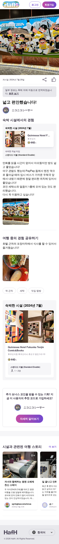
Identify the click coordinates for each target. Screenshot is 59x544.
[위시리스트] (22, 134)
